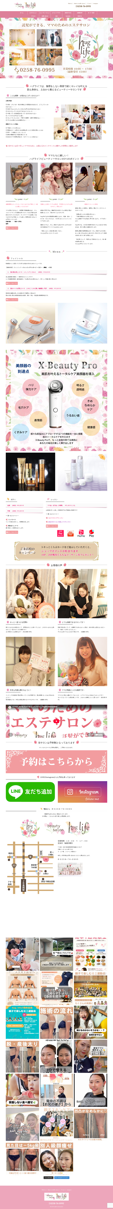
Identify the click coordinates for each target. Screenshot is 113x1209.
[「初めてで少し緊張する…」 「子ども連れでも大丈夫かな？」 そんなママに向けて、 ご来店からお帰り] (56, 954)
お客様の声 (79, 13)
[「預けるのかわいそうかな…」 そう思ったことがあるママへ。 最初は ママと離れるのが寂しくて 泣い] (90, 1022)
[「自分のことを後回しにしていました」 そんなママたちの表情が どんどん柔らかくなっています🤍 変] (90, 1056)
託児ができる (68, 13)
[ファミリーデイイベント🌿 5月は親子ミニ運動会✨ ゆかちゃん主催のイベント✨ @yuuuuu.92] (90, 988)
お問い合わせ (45, 16)
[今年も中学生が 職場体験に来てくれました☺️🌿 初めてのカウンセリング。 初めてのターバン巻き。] (22, 954)
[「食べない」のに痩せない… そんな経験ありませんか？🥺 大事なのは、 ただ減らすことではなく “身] (56, 988)
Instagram (95, 3)
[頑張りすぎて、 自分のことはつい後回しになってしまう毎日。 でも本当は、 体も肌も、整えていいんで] (22, 1124)
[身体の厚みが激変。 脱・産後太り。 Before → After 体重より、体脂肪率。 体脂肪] (22, 1056)
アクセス (89, 3)
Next (111, 48)
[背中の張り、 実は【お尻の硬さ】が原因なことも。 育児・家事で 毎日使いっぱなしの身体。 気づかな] (56, 1090)
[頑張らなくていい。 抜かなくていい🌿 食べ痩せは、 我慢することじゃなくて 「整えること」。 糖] (22, 1090)
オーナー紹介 (91, 13)
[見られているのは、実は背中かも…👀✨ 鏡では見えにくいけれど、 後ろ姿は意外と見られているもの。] (22, 988)
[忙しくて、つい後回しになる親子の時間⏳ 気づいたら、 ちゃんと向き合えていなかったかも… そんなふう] (56, 1124)
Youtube (68, 16)
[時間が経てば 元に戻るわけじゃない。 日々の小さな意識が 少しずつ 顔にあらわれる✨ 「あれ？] (90, 1090)
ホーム (21, 13)
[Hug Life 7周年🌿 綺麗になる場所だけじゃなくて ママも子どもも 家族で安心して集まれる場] (22, 1022)
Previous (1, 48)
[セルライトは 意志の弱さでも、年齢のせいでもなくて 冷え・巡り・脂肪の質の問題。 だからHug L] (90, 1124)
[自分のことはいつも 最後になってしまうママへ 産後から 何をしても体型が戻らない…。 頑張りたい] (22, 1158)
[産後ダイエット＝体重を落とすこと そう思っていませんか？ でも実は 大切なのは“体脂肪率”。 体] (56, 1022)
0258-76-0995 (84, 6)
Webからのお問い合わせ (79, 3)
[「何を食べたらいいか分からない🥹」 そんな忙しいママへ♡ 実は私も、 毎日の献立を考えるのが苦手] (90, 954)
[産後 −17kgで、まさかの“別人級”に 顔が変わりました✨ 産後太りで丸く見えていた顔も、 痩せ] (56, 1158)
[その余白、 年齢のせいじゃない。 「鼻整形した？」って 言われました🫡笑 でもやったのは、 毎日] (56, 1056)
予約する (70, 3)
